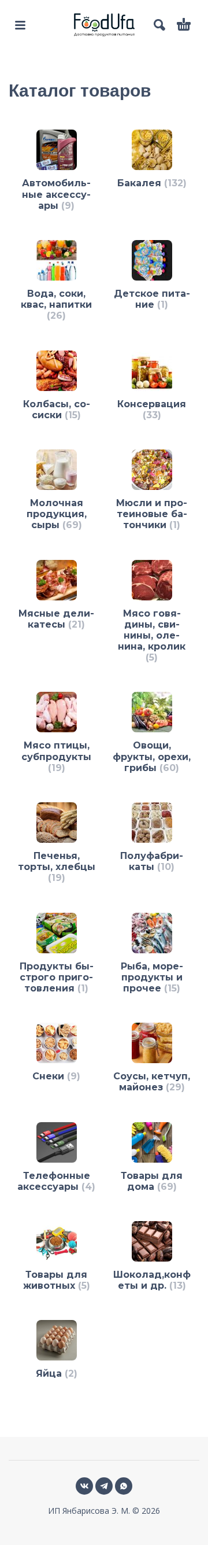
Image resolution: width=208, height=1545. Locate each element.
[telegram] (104, 1486)
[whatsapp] (123, 1486)
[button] (20, 24)
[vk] (84, 1486)
